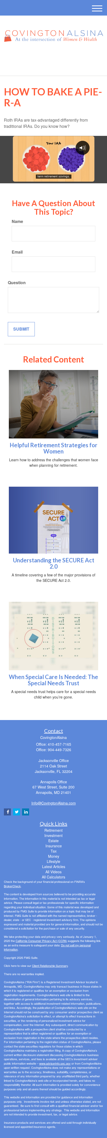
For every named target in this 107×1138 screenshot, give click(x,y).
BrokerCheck (12, 886)
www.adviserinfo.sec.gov (55, 1063)
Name (17, 221)
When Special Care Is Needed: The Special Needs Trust (53, 680)
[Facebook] (59, 56)
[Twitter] (46, 56)
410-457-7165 (57, 67)
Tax (54, 851)
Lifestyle (53, 861)
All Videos (53, 871)
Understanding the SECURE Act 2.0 (53, 563)
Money (53, 856)
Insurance (53, 845)
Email (17, 252)
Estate (53, 840)
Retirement (53, 830)
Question (17, 282)
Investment (53, 835)
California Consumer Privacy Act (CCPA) (41, 941)
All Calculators (53, 876)
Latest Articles (53, 866)
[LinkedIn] (53, 56)
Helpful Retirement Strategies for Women (53, 448)
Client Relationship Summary (50, 966)
